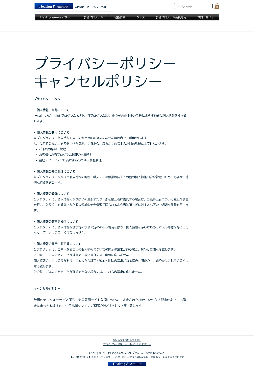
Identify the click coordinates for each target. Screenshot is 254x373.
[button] (216, 6)
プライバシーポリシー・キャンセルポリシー (127, 344)
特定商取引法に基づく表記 (127, 340)
